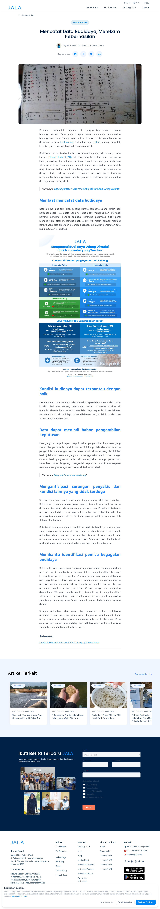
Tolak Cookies (125, 902)
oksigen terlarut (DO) (60, 157)
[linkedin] (99, 54)
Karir (80, 851)
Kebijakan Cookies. (20, 896)
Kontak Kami (83, 860)
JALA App (60, 861)
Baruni (58, 866)
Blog (80, 855)
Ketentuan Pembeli (86, 864)
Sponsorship (105, 851)
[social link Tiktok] (139, 861)
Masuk (147, 3)
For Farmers (110, 7)
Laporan (146, 7)
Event (102, 846)
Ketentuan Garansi (86, 869)
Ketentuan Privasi (85, 873)
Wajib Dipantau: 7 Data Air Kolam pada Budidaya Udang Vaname (86, 188)
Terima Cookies (145, 902)
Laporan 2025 (106, 860)
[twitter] (91, 54)
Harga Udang (61, 875)
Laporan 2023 (106, 869)
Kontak (127, 3)
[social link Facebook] (125, 861)
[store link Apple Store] (134, 870)
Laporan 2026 (106, 855)
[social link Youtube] (143, 861)
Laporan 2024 (106, 864)
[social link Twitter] (129, 861)
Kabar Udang (61, 870)
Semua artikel (28, 15)
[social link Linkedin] (132, 861)
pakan (97, 142)
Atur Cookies (106, 902)
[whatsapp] (75, 54)
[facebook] (83, 54)
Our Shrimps (92, 7)
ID (137, 3)
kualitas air (66, 142)
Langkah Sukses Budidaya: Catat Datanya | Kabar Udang (69, 642)
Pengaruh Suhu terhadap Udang (70, 475)
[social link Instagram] (135, 861)
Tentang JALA (129, 7)
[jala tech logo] (14, 8)
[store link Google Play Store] (134, 877)
